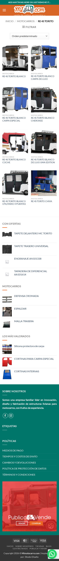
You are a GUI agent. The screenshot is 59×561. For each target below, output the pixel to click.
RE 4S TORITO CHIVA (41, 201)
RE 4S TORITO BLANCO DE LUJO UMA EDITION (43, 161)
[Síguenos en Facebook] (5, 415)
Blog (48, 546)
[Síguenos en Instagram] (11, 415)
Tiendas (39, 546)
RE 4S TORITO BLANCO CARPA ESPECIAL (14, 119)
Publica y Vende (38, 548)
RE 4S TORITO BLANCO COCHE (14, 161)
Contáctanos (20, 548)
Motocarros (25, 21)
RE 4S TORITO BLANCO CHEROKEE (42, 119)
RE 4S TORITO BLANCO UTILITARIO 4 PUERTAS (14, 202)
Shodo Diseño (32, 557)
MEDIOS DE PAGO (12, 450)
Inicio (10, 21)
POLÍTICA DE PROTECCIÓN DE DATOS (24, 468)
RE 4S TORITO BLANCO (14, 76)
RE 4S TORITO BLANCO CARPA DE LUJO (42, 77)
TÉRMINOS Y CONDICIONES (18, 474)
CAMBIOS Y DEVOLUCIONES (19, 462)
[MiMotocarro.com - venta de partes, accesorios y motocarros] (29, 9)
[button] (4, 10)
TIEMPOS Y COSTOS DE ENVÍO (19, 456)
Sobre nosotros (24, 546)
